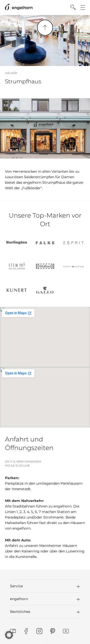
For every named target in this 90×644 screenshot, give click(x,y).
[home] (18, 8)
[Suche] (73, 7)
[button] (45, 586)
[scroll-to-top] (45, 27)
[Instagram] (39, 631)
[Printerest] (53, 631)
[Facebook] (26, 631)
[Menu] (82, 7)
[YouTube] (66, 631)
